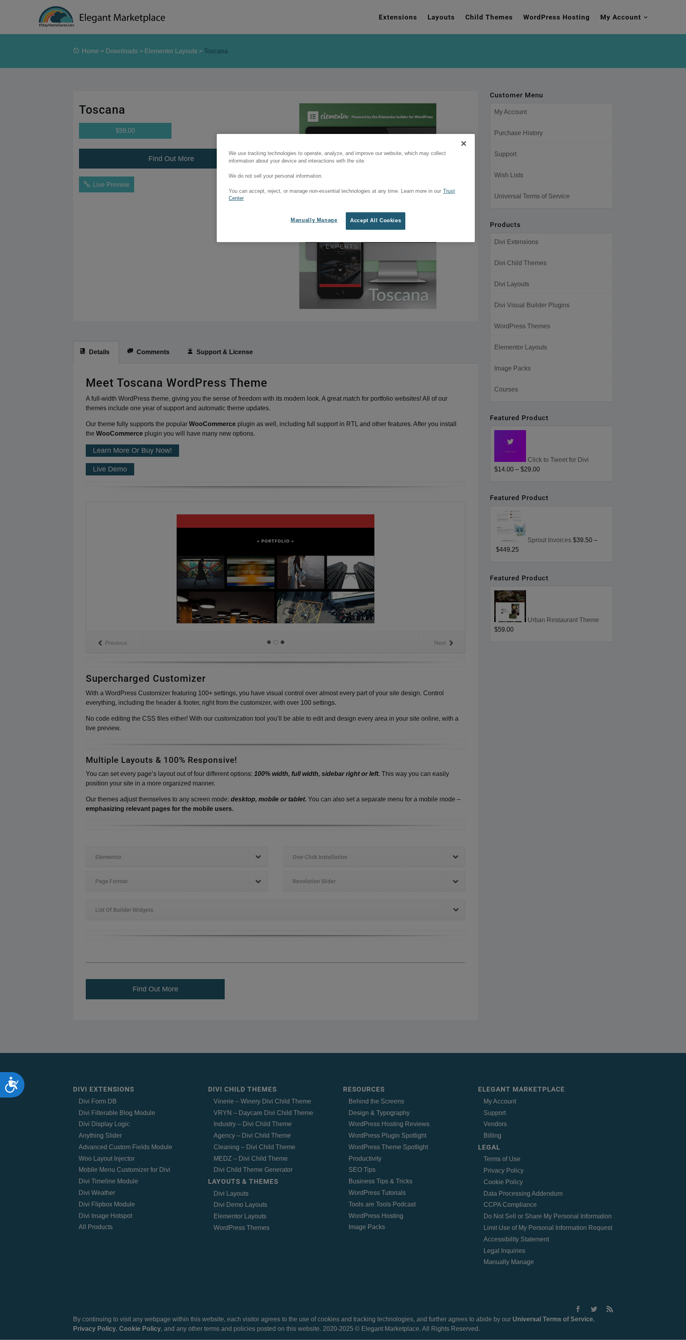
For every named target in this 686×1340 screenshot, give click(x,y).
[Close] (463, 143)
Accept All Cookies (375, 220)
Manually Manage (314, 220)
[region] (346, 188)
